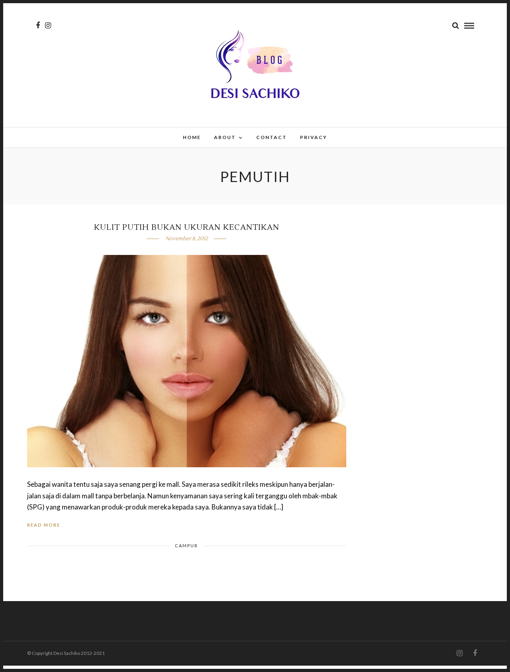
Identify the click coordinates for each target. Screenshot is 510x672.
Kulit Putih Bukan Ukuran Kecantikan (186, 227)
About (225, 137)
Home (192, 137)
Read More (43, 524)
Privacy (313, 137)
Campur (186, 545)
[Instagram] (48, 25)
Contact (271, 137)
